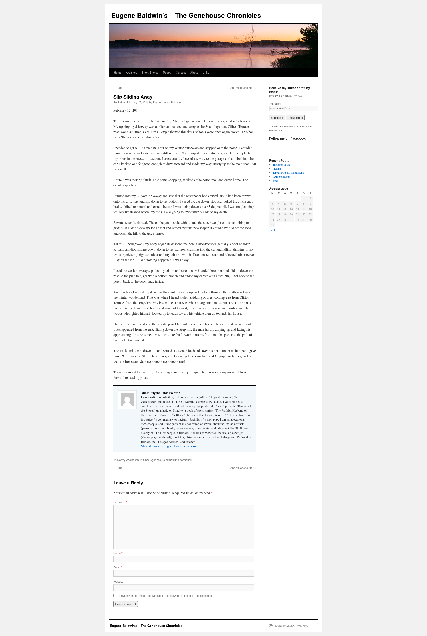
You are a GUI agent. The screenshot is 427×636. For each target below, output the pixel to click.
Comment (120, 502)
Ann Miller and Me (243, 87)
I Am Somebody (281, 176)
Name (118, 553)
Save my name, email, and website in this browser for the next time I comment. (166, 596)
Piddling (277, 168)
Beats (275, 180)
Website (118, 581)
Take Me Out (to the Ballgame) (289, 172)
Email (117, 567)
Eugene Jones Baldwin (167, 102)
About (194, 72)
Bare (118, 87)
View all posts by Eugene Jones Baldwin (168, 446)
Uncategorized (152, 460)
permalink (186, 460)
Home (117, 72)
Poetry (167, 72)
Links (205, 72)
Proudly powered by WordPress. (291, 625)
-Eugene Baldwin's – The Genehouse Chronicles (185, 15)
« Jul (272, 229)
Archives (131, 72)
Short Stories (150, 72)
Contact (181, 72)
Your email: (275, 103)
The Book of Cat (281, 164)
